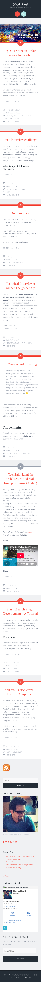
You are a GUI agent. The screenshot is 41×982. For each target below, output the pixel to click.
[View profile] (14, 898)
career (8, 189)
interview (16, 189)
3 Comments (10, 266)
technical (7, 192)
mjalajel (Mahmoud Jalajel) (19, 887)
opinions (19, 263)
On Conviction (20, 213)
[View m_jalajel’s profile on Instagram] (8, 842)
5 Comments (10, 346)
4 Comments (10, 456)
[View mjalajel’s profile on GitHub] (13, 842)
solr (20, 752)
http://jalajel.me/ (11, 906)
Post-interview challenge (20, 140)
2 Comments (10, 755)
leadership (25, 189)
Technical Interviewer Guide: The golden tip (19, 865)
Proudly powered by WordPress (16, 975)
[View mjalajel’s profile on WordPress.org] (16, 842)
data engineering (20, 116)
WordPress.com (24, 978)
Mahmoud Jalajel (13, 113)
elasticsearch (11, 669)
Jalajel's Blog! (20, 4)
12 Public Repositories (13, 920)
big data (9, 116)
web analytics (15, 119)
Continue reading (11, 101)
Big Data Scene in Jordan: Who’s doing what (20, 856)
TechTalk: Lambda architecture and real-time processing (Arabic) (20, 478)
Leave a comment (12, 122)
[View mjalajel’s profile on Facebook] (4, 842)
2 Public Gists (10, 922)
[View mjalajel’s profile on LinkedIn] (11, 842)
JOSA (30, 532)
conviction (10, 263)
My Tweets (6, 876)
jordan (15, 453)
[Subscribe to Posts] (6, 771)
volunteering (24, 453)
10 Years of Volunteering (20, 364)
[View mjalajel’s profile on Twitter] (6, 842)
